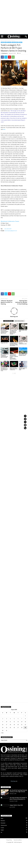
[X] (5, 57)
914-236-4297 (8, 228)
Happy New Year (4, 342)
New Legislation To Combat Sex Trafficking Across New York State (4, 356)
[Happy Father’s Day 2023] (23, 326)
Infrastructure (4, 825)
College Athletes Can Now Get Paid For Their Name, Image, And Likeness (14, 344)
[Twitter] (25, 419)
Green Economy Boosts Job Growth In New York (14, 368)
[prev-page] (13, 373)
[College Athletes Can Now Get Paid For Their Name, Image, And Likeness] (14, 339)
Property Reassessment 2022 (23, 343)
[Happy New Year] (5, 339)
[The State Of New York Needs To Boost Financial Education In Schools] (14, 326)
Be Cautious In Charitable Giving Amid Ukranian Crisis (4, 369)
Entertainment (7, 39)
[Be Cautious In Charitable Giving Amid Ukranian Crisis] (5, 364)
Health (2, 830)
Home (2, 39)
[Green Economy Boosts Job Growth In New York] (14, 364)
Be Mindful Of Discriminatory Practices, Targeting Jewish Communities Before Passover (14, 357)
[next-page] (15, 373)
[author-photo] (14, 311)
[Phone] (25, 428)
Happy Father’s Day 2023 (23, 331)
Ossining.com (5, 53)
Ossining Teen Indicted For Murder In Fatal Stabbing (21, 302)
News (2, 42)
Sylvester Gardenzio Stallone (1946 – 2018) (23, 368)
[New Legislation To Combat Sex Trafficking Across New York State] (5, 350)
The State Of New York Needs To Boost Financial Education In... (18, 798)
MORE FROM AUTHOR (19, 321)
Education (3, 823)
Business (3, 820)
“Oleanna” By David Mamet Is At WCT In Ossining (6, 302)
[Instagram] (25, 422)
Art (5, 42)
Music (12, 39)
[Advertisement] (14, 2)
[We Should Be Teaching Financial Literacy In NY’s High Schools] (5, 326)
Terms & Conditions (18, 839)
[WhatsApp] (13, 57)
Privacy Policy (9, 839)
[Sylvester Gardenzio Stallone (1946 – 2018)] (23, 364)
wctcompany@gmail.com (11, 230)
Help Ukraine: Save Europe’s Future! (23, 355)
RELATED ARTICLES (8, 321)
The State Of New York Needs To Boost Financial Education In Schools (13, 332)
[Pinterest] (9, 57)
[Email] (25, 425)
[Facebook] (2, 57)
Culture (9, 42)
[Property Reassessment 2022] (23, 339)
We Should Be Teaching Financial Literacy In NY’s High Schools (4, 332)
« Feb (2, 732)
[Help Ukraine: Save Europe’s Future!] (23, 350)
